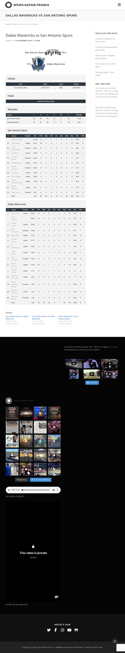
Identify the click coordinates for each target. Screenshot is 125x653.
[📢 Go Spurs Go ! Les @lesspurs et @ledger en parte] (54, 413)
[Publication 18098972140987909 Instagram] (12, 469)
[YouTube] (69, 630)
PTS (41, 136)
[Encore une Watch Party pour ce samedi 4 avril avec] (26, 427)
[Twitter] (49, 630)
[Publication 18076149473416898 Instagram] (54, 441)
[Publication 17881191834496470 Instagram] (26, 441)
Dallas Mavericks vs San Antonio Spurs (68, 317)
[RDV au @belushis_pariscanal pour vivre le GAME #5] (12, 413)
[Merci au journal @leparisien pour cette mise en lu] (12, 427)
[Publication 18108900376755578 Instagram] (40, 441)
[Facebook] (55, 630)
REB (46, 136)
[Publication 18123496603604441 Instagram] (54, 469)
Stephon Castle (16, 139)
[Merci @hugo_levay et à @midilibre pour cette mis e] (40, 427)
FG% (77, 136)
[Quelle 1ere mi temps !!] (26, 413)
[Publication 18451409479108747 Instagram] (12, 455)
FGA (72, 136)
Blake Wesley (16, 176)
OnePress (59, 647)
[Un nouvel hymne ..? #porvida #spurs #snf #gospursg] (54, 455)
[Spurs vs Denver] (40, 455)
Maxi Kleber (15, 235)
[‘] (26, 455)
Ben (38, 41)
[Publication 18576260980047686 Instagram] (40, 469)
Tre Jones (14, 173)
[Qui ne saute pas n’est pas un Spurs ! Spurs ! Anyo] (26, 469)
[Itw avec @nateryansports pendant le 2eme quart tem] (54, 427)
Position (28, 136)
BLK (61, 136)
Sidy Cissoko (16, 192)
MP (35, 136)
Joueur (13, 136)
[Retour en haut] (114, 641)
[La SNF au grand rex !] (40, 413)
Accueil (8, 24)
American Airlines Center (45, 101)
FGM (66, 136)
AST (51, 136)
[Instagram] (62, 630)
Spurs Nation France (31, 5)
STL (56, 136)
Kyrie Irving (15, 213)
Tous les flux (100, 94)
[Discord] (76, 630)
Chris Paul (14, 153)
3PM (82, 136)
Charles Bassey (16, 163)
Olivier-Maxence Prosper (14, 284)
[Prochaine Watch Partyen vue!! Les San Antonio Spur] (12, 441)
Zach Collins (15, 143)
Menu (119, 4)
